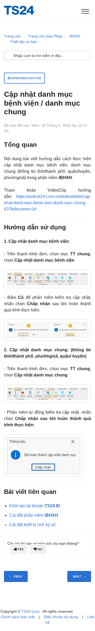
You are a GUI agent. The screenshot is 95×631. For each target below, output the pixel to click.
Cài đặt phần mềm (33, 515)
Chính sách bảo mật (18, 617)
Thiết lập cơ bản (23, 42)
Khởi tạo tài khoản (34, 506)
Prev (18, 576)
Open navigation (25, 78)
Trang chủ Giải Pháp (45, 36)
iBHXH (74, 36)
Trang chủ (12, 36)
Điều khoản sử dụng (61, 617)
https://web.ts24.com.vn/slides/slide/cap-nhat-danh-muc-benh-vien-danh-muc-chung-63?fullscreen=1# (47, 202)
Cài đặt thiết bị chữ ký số (32, 524)
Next (77, 576)
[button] (85, 10)
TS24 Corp (31, 611)
